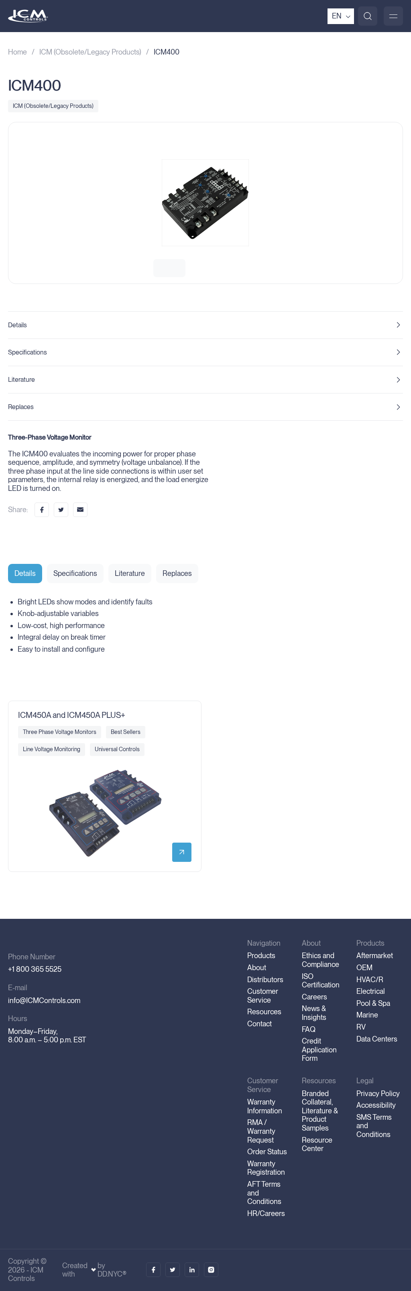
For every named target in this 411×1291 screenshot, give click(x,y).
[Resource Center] (153, 1270)
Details (17, 325)
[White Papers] (172, 1270)
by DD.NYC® (112, 1270)
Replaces (21, 407)
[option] (205, 202)
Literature (21, 379)
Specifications (27, 352)
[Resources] (192, 1270)
